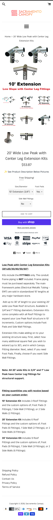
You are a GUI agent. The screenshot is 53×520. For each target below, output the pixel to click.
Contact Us (8, 479)
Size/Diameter (21, 186)
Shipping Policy (10, 470)
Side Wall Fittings (26, 198)
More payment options (26, 227)
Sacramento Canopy (34, 503)
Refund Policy (9, 474)
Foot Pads (39, 186)
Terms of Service (11, 487)
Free (21, 178)
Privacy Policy (9, 483)
